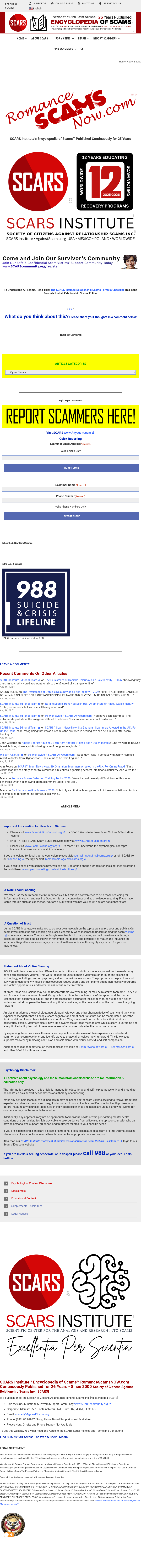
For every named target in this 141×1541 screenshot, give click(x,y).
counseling (14, 859)
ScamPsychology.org (91, 1047)
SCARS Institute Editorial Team (18, 680)
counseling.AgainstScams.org (91, 855)
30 (70, 308)
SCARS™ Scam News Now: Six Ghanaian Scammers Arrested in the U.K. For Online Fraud (71, 766)
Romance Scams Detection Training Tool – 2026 (41, 778)
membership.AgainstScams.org (64, 859)
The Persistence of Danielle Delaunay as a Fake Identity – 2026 (83, 680)
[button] (82, 49)
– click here (70, 1141)
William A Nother (10, 754)
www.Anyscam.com (77, 432)
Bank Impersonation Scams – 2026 (33, 790)
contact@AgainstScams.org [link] (32, 1414)
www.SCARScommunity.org (91, 1404)
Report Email (71, 467)
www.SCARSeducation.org (91, 840)
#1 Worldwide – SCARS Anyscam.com (68, 715)
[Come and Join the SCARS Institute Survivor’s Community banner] (70, 256)
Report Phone (72, 516)
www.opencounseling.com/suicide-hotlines (48, 869)
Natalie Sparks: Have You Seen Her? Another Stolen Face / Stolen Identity (89, 703)
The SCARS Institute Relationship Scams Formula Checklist (87, 290)
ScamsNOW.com (121, 1047)
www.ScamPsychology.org (41, 846)
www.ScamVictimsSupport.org (43, 832)
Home (122, 61)
